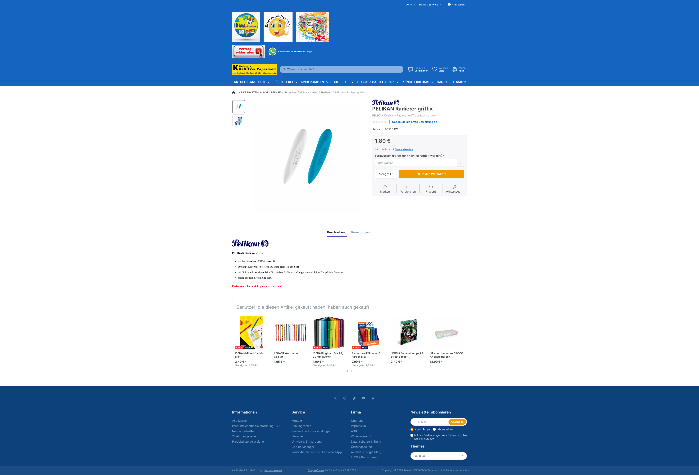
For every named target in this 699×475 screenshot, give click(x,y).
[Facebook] (326, 398)
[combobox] (419, 163)
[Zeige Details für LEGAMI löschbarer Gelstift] (290, 332)
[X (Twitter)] (335, 398)
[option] (307, 159)
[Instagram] (345, 398)
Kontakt (409, 4)
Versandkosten (404, 149)
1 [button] (347, 371)
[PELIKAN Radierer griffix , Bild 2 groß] (238, 120)
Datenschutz (455, 435)
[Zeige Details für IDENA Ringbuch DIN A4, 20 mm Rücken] (329, 332)
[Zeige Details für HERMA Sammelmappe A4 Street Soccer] (407, 332)
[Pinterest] (373, 398)
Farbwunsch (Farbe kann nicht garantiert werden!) (408, 155)
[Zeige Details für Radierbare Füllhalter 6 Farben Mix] (368, 332)
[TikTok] (354, 398)
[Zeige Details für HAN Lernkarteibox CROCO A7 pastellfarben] (446, 332)
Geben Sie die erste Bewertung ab (414, 122)
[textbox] (416, 163)
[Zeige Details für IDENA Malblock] (251, 332)
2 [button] (351, 371)
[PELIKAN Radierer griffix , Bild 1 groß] (238, 106)
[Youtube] (364, 398)
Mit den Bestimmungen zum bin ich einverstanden (440, 437)
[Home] (233, 92)
